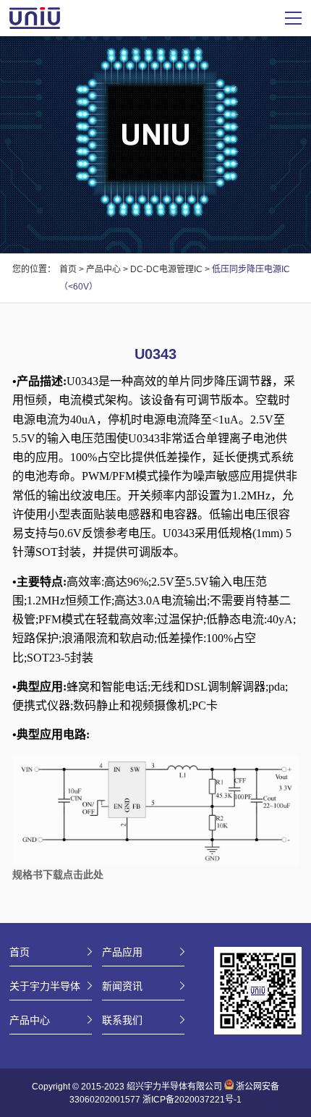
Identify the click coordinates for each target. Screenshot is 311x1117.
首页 (68, 269)
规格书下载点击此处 (57, 874)
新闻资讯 (122, 986)
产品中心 (103, 269)
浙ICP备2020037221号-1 (192, 1100)
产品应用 (122, 952)
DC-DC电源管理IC (166, 269)
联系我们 (122, 1020)
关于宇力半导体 (44, 986)
